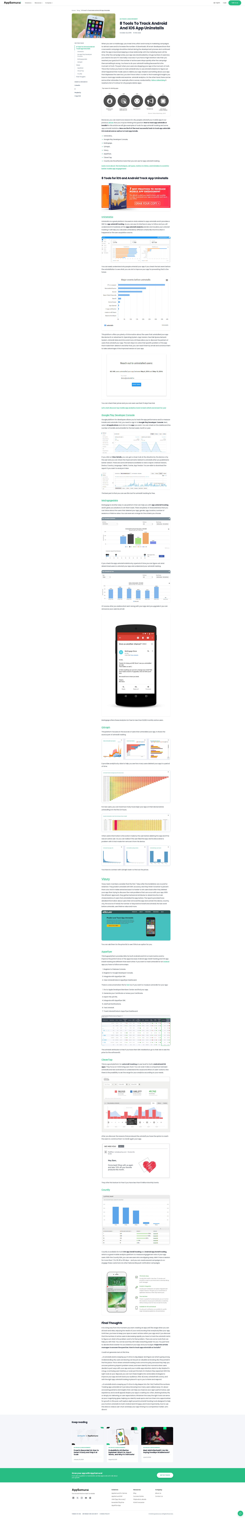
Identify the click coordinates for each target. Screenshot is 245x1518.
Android (166, 962)
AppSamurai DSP (117, 1496)
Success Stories (138, 1496)
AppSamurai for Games (119, 1493)
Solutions (28, 3)
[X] (77, 1497)
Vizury (78, 65)
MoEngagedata (82, 59)
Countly (79, 74)
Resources (38, 3)
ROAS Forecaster (138, 1502)
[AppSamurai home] (12, 3)
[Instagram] (81, 1497)
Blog (78, 10)
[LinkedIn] (73, 1497)
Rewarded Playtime (118, 1502)
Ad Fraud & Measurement (129, 19)
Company (48, 3)
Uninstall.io (80, 51)
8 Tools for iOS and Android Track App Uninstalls (85, 48)
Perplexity (78, 92)
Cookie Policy (105, 1514)
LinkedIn (77, 85)
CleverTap (80, 71)
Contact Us (159, 1496)
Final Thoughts (80, 77)
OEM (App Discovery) (118, 1499)
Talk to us (235, 3)
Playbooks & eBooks (139, 1499)
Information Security (90, 1514)
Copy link (78, 96)
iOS (128, 985)
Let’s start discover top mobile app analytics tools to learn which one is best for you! (134, 408)
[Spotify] (90, 1497)
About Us (158, 1493)
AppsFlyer (80, 68)
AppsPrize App (116, 1505)
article (110, 123)
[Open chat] (240, 1513)
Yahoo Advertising (158, 80)
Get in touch (165, 1475)
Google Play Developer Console (84, 55)
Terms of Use (76, 1514)
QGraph (79, 62)
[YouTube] (85, 1497)
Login (224, 3)
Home (73, 10)
